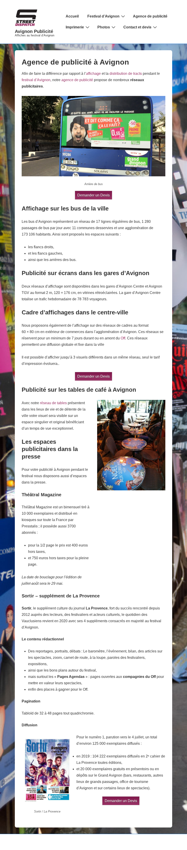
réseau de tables (53, 403)
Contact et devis (137, 27)
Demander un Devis (93, 195)
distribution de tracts (125, 73)
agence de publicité (77, 80)
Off (123, 338)
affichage (93, 73)
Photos (103, 27)
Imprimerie (75, 27)
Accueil (72, 16)
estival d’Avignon (36, 80)
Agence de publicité (150, 16)
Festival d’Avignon (103, 16)
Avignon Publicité (34, 31)
